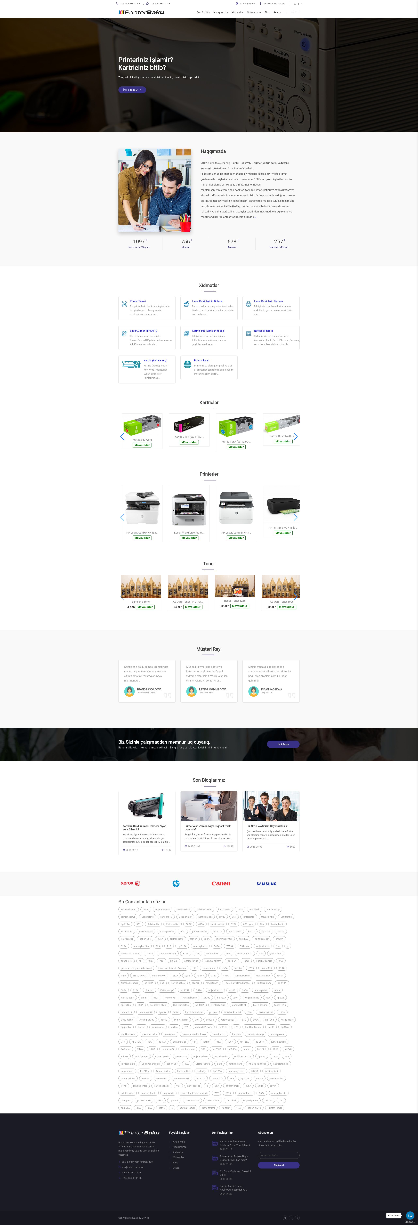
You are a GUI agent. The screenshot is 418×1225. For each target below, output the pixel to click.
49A (268, 997)
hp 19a (238, 968)
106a (240, 909)
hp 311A (125, 924)
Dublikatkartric (181, 1005)
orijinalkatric (262, 946)
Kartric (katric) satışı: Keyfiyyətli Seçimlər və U (234, 1188)
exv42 (164, 1019)
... (256, 217)
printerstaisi (209, 968)
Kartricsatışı (193, 1086)
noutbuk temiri (148, 1093)
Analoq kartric (163, 1071)
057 (234, 917)
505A (262, 1093)
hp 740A (136, 1041)
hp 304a (236, 1034)
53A (149, 1041)
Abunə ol (279, 1165)
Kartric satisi (146, 931)
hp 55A (200, 975)
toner (235, 997)
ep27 (156, 997)
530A (206, 939)
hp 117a (223, 1027)
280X (160, 1100)
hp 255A (260, 1041)
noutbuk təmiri (187, 1108)
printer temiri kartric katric (194, 1093)
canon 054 (145, 939)
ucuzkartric (170, 1034)
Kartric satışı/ (178, 983)
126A (230, 1041)
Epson (280, 975)
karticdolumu (128, 1064)
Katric (149, 953)
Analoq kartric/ (141, 946)
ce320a (210, 1019)
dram (146, 909)
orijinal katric (176, 939)
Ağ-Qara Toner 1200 (237, 601)
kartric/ (146, 1078)
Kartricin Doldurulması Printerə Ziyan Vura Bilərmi (235, 1143)
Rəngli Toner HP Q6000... (284, 601)
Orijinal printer (250, 1100)
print (182, 931)
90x (178, 1086)
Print (123, 975)
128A (152, 1049)
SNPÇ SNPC (139, 975)
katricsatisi (126, 931)
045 (228, 953)
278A (248, 1086)
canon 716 (217, 1078)
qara (219, 1064)
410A (201, 924)
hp (140, 961)
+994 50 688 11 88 (160, 3)
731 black (231, 1100)
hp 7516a (126, 1005)
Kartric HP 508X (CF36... (238, 447)
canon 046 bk (239, 1005)
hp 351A (125, 1108)
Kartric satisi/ (262, 939)
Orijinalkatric (190, 997)
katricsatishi (271, 1071)
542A (199, 990)
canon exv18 (254, 1108)
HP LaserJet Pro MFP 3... (145, 532)
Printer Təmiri (138, 301)
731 (186, 1027)
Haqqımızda (220, 12)
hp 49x (162, 1012)
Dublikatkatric (128, 1034)
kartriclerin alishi (193, 1012)
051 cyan (248, 924)
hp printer (126, 1027)
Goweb (145, 1218)
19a (278, 946)
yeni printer (275, 953)
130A (282, 1012)
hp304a (285, 1027)
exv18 (232, 990)
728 (236, 1027)
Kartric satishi (278, 1041)
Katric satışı (287, 1019)
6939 (292, 846)
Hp (194, 1041)
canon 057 (172, 1064)
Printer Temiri (275, 1108)
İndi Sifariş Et (131, 85)
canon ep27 (168, 1049)
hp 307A (200, 1078)
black (277, 990)
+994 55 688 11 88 (130, 3)
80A (197, 953)
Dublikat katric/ (253, 1027)
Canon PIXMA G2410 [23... (238, 512)
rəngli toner (212, 983)
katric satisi (224, 909)
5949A (254, 1071)
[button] (122, 436)
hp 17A (162, 1041)
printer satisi (127, 1093)
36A (150, 1108)
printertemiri (232, 1086)
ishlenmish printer (130, 953)
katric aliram (235, 1064)
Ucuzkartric (147, 917)
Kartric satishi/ (161, 1086)
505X (189, 924)
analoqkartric (278, 1034)
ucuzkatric (168, 1093)
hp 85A (261, 1056)
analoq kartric (278, 1093)
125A (281, 968)
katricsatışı (248, 917)
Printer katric (162, 1056)
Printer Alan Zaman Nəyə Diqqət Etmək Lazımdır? (234, 1158)
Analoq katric (200, 946)
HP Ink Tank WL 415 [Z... (191, 527)
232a (213, 975)
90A (203, 1049)
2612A (280, 931)
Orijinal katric (252, 997)
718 (250, 1012)
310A (124, 946)
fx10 (243, 1019)
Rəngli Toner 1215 (143, 600)
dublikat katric (244, 953)
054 (162, 983)
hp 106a (269, 1019)
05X (150, 961)
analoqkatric (261, 990)
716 (169, 946)
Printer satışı (273, 909)
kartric (174, 1027)
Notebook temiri (232, 1012)
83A (158, 946)
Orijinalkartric (242, 975)
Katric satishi (205, 917)
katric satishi (208, 1108)
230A (245, 990)
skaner (195, 983)
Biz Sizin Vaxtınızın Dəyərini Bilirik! (267, 826)
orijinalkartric (215, 990)
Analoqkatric (277, 924)
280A (275, 1056)
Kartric (141, 1027)
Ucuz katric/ (219, 1034)
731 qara (245, 946)
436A (225, 968)
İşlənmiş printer (213, 961)
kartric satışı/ (228, 1019)
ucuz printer (127, 1071)
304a (260, 1086)
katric (162, 1108)
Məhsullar (253, 12)
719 (123, 1041)
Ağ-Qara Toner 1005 (190, 601)
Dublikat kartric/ (242, 1056)
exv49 (222, 917)
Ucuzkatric (286, 917)
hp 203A (232, 1049)
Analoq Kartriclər (257, 1064)
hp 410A (282, 983)
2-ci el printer (212, 1100)
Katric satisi (235, 931)
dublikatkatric (245, 1093)
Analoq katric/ (146, 1019)
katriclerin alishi (158, 1005)
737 (217, 1093)
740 (281, 1100)
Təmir (246, 961)
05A (217, 1086)
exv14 (273, 1086)
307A (175, 1012)
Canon (193, 939)
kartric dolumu (128, 909)
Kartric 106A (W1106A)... (144, 441)
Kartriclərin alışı (256, 1034)
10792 (168, 850)
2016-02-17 (132, 850)
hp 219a (144, 1071)
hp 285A (216, 1049)
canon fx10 (166, 917)
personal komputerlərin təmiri (136, 968)
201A (228, 1093)
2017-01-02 (194, 846)
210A (136, 990)
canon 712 (126, 1012)
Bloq (267, 12)
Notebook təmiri (263, 330)
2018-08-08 (256, 846)
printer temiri (187, 1049)
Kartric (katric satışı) (156, 360)
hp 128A (217, 1071)
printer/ (213, 1012)
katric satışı (158, 1027)
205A (160, 939)
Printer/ (149, 990)
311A (185, 953)
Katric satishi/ (149, 1034)
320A (233, 924)
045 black (254, 909)
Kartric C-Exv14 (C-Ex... (191, 436)
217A (175, 975)
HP (194, 968)
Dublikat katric (203, 909)
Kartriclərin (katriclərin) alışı (208, 330)
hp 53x (173, 961)
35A (219, 1041)
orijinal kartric (162, 909)
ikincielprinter (140, 1086)
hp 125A (185, 990)
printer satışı (179, 1041)
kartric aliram (264, 983)
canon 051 (162, 1078)
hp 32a (280, 997)
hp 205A (232, 961)
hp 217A (245, 1078)
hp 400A (199, 1005)
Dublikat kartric (264, 961)
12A (239, 1108)
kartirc (251, 931)
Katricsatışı (127, 939)
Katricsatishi (183, 909)
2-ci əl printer (141, 1056)
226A (275, 1049)
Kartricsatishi (265, 1012)
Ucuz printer (185, 917)
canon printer (128, 1078)
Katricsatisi (153, 924)
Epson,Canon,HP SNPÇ (143, 330)
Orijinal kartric (203, 1064)
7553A (229, 946)
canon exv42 (145, 1012)
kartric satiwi (276, 1078)
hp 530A (149, 983)
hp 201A (217, 931)
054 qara (125, 1100)
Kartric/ (226, 1108)
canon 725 (181, 1056)
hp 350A (174, 1100)
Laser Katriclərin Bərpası (268, 301)
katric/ (206, 997)
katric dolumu (260, 1005)
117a (123, 1086)
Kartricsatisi (221, 1056)
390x (123, 990)
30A (197, 1019)
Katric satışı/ (167, 990)
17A (187, 1064)
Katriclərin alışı (280, 1064)
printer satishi (199, 931)
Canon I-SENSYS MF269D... (285, 527)
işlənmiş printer (224, 939)
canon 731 (171, 997)
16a (232, 1078)
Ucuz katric (127, 1019)
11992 (230, 846)
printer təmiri (144, 1100)
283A (140, 1005)
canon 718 (266, 968)
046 (261, 953)
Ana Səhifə (203, 12)
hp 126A (244, 1041)
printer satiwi (128, 917)
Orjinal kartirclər (168, 953)
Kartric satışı (127, 997)
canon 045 (126, 961)
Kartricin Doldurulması (194, 1034)
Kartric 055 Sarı (285, 440)
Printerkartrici (218, 1005)
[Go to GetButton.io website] (410, 1222)
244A (140, 1049)
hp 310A (182, 946)
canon (259, 1078)
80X (139, 1108)
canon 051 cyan (203, 1027)
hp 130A (261, 1049)
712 (162, 961)
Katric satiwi (172, 924)
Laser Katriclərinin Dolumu (207, 301)
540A (217, 946)
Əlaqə (277, 12)
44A (281, 961)
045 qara (125, 1049)
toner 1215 (280, 1005)
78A (287, 1056)
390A (255, 1019)
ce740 (288, 1049)
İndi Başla (283, 744)
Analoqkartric (166, 931)
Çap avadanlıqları (151, 1064)
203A (251, 968)
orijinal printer (200, 1056)
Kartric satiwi (192, 1100)
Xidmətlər (237, 12)
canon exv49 (159, 975)
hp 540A (243, 939)
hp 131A (266, 931)
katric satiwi (183, 1071)
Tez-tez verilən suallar (273, 3)
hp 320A (221, 997)
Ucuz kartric (267, 917)
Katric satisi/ (217, 924)
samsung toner (236, 1071)
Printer (124, 1056)
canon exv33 (213, 953)
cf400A (279, 939)
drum (144, 997)
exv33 (271, 1027)
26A (262, 924)
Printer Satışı (201, 360)
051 (139, 924)
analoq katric (191, 961)
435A (226, 975)
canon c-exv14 (182, 1078)
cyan (187, 975)
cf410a (268, 1100)
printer (246, 1049)
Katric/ (206, 1041)
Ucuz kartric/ (263, 975)
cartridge (201, 1071)
